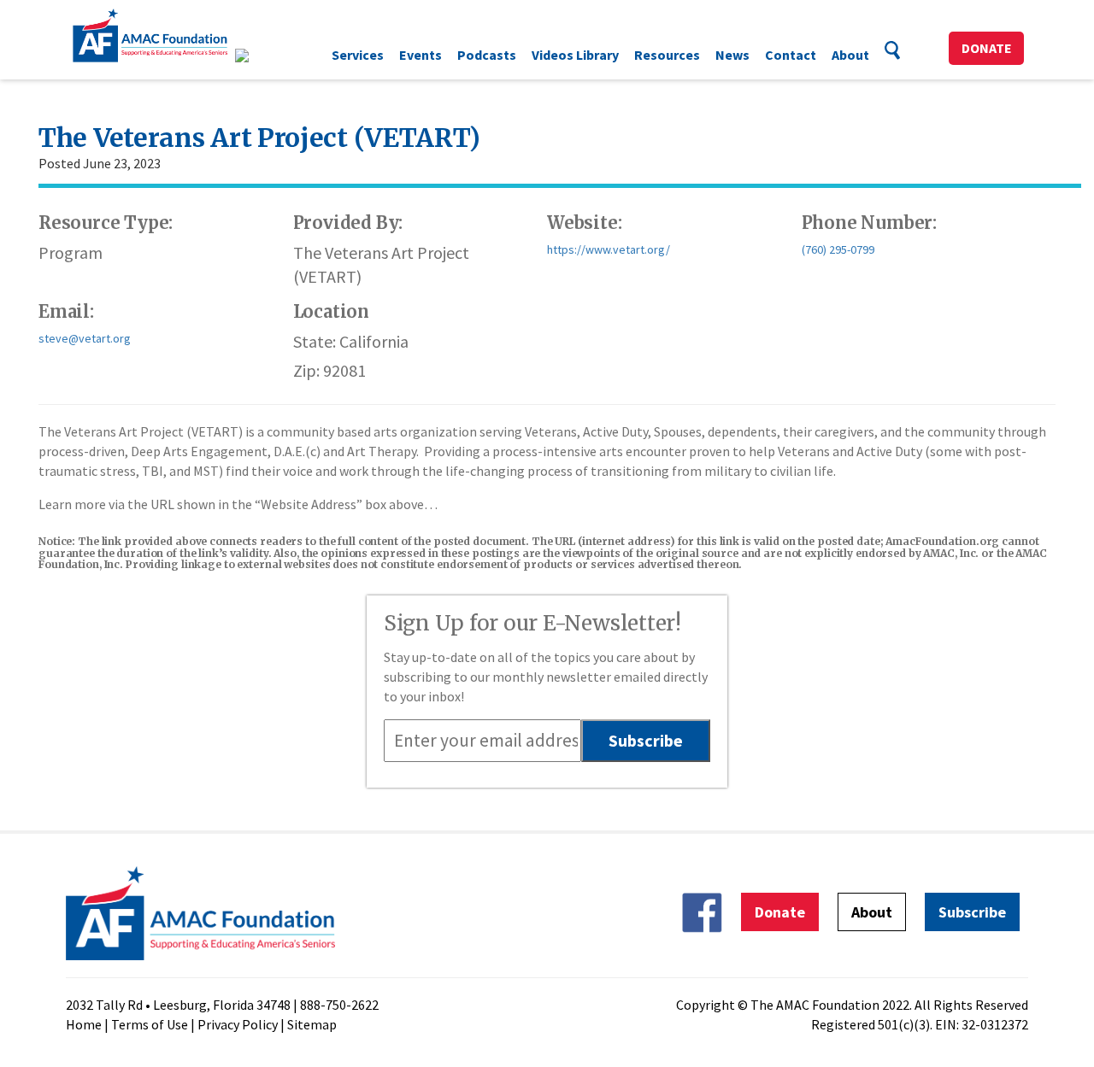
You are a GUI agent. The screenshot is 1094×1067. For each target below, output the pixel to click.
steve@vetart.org (84, 338)
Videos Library (575, 54)
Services (358, 54)
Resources (667, 54)
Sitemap (312, 1024)
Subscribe (972, 912)
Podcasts (486, 54)
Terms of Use (149, 1024)
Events (420, 54)
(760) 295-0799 (838, 249)
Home (84, 1024)
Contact (790, 54)
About (850, 54)
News (732, 54)
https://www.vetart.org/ (608, 249)
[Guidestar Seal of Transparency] (263, 55)
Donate (987, 47)
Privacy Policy (237, 1024)
